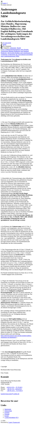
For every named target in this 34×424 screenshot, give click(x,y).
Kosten (7, 416)
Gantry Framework (14, 422)
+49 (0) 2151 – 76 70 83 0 (15, 390)
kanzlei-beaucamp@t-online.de (10, 394)
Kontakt (7, 414)
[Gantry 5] (4, 3)
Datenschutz (8, 411)
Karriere (7, 412)
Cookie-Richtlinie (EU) (12, 417)
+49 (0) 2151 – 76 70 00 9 (14, 387)
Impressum (8, 409)
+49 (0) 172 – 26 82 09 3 (14, 389)
